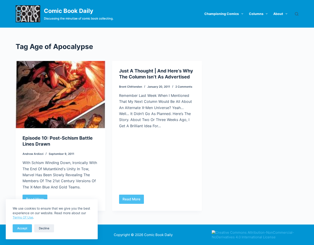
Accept (22, 228)
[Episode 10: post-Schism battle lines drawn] (60, 94)
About (278, 14)
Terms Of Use (23, 217)
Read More (133, 200)
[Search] (296, 14)
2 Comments (183, 86)
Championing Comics (221, 14)
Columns (256, 14)
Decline (44, 228)
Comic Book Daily (68, 10)
